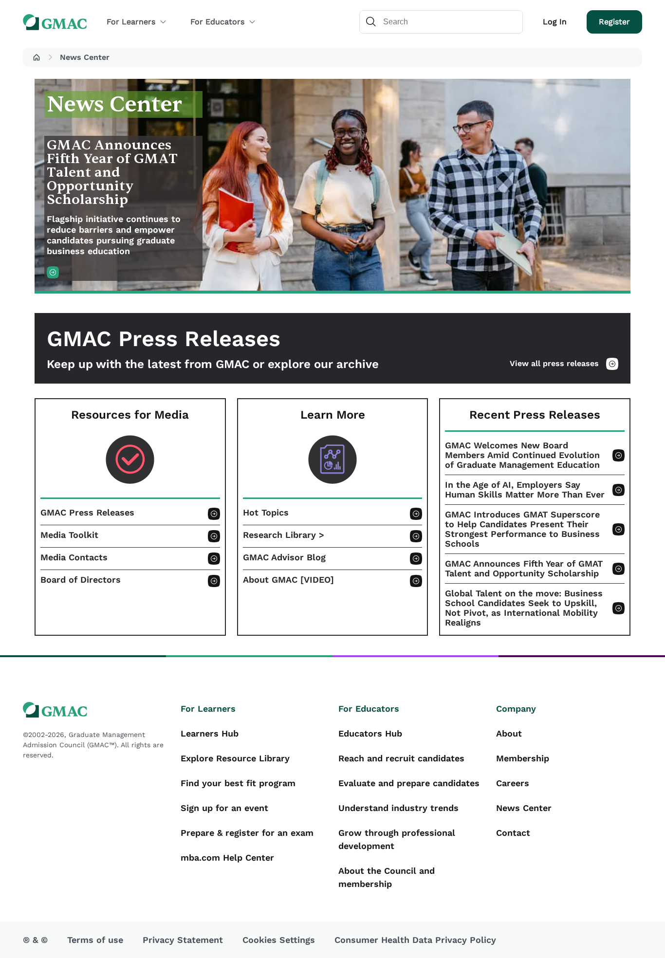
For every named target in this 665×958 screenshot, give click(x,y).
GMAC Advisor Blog (284, 557)
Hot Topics (266, 512)
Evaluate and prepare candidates (409, 783)
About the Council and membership (386, 877)
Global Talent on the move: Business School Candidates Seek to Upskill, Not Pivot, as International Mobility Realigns (524, 608)
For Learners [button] (131, 21)
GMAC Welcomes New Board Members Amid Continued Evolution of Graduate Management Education (522, 455)
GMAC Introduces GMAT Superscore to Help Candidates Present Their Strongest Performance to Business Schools (522, 529)
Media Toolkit (69, 535)
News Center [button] (85, 57)
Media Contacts (74, 557)
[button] (36, 57)
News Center (524, 808)
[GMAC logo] (96, 710)
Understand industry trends (398, 808)
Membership (522, 758)
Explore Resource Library (235, 758)
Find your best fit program (238, 783)
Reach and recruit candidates (401, 758)
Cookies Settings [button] (278, 940)
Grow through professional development (396, 839)
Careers (512, 783)
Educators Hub (370, 733)
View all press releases (554, 363)
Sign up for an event (224, 808)
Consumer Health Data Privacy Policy (415, 940)
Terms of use (95, 940)
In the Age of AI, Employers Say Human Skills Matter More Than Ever (525, 489)
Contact (513, 833)
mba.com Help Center (227, 857)
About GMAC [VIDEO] (288, 580)
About (509, 733)
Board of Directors (80, 580)
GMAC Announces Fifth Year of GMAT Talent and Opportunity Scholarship (524, 568)
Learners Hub (210, 733)
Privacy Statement (183, 940)
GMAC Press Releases (87, 512)
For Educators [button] (217, 21)
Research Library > (283, 535)
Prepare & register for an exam (247, 833)
